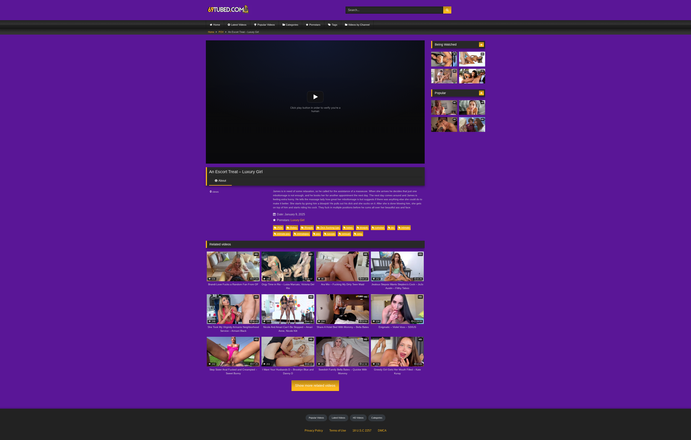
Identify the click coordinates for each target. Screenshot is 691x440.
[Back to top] (680, 429)
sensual (346, 233)
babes (349, 227)
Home (216, 24)
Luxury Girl (297, 220)
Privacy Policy (314, 430)
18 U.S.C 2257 (362, 430)
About (222, 180)
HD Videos (358, 418)
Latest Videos (238, 24)
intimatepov (303, 233)
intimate (405, 227)
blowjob (364, 227)
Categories (292, 24)
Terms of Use (337, 430)
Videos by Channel (359, 24)
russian (331, 233)
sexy (359, 233)
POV (221, 32)
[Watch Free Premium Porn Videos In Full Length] (229, 10)
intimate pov (283, 233)
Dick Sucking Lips (329, 227)
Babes (293, 227)
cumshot (379, 227)
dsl (392, 227)
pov (318, 233)
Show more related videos (315, 385)
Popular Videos (266, 24)
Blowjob (309, 227)
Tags (334, 24)
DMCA (382, 430)
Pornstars (314, 24)
